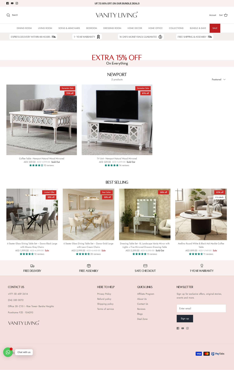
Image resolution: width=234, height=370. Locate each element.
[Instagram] (17, 3)
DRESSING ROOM (112, 28)
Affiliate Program (145, 294)
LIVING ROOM (45, 28)
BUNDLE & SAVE (198, 28)
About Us (142, 299)
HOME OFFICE (155, 28)
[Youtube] (12, 3)
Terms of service (105, 309)
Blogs (140, 314)
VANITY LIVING (21, 353)
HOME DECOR (135, 28)
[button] (36, 165)
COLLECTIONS (176, 28)
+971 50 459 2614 (18, 294)
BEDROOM (91, 28)
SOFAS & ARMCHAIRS (69, 28)
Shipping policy (105, 304)
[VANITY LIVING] (117, 15)
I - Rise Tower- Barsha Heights (39, 306)
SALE (215, 28)
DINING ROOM (24, 28)
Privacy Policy (104, 294)
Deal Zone (142, 319)
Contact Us (142, 304)
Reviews (141, 309)
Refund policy (104, 299)
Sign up (185, 318)
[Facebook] (7, 3)
